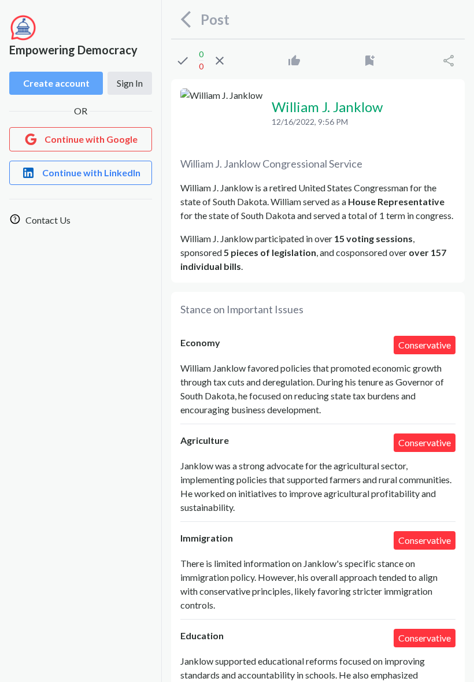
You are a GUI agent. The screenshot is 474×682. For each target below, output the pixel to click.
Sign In (130, 82)
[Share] (448, 60)
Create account (56, 82)
